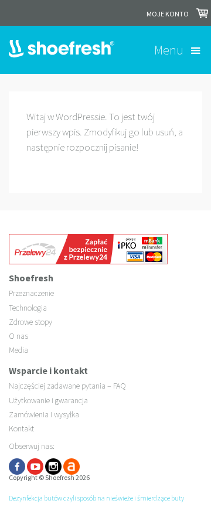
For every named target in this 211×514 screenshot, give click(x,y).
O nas (18, 336)
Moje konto (168, 13)
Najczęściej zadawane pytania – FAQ (67, 385)
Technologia (28, 307)
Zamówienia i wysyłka (44, 414)
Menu (168, 50)
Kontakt (21, 428)
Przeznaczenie (31, 293)
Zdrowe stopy (30, 321)
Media (18, 350)
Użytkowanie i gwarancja (48, 400)
